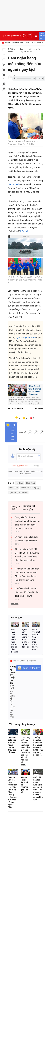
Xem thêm (14, 604)
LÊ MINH (39, 408)
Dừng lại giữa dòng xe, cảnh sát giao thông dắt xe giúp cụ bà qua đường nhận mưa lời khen (27, 523)
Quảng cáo (29, 36)
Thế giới (33, 42)
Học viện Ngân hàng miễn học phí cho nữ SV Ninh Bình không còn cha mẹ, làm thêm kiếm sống (27, 574)
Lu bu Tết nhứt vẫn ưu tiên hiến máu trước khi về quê (36, 639)
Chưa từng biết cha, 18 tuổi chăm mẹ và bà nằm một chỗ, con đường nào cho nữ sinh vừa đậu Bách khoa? (25, 751)
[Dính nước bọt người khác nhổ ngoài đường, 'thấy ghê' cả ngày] (13, 732)
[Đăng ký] (28, 668)
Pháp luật (40, 42)
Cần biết (23, 36)
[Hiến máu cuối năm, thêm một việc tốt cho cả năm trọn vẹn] (15, 624)
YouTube (16, 36)
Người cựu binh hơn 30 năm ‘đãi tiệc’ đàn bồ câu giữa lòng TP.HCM (26, 592)
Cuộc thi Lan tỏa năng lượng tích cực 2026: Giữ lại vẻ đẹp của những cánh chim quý (38, 788)
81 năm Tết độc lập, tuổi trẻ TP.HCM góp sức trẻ (26, 539)
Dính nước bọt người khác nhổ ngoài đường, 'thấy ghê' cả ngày (12, 745)
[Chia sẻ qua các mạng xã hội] (42, 432)
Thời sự (27, 42)
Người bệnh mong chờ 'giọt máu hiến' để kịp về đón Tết (25, 638)
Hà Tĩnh (19, 483)
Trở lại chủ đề (11, 50)
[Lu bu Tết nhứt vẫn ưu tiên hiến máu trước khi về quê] (36, 624)
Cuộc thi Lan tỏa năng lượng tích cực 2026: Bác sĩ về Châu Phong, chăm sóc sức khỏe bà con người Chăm (12, 792)
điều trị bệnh (14, 184)
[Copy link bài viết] (36, 432)
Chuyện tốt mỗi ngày (28, 508)
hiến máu (24, 231)
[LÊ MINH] (10, 77)
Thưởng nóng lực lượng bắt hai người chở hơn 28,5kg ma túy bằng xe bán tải (38, 746)
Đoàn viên (13, 487)
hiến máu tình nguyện (30, 487)
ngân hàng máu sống (18, 492)
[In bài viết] (4, 89)
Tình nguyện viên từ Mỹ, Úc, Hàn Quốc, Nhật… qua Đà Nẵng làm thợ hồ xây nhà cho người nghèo (27, 555)
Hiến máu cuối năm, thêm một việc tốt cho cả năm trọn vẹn (14, 640)
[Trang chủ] (3, 43)
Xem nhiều (15, 42)
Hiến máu (30, 483)
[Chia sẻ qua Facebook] (30, 432)
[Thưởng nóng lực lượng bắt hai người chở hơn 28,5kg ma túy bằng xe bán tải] (38, 732)
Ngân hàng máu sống (26, 337)
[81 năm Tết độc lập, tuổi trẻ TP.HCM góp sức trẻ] (25, 772)
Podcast (7, 36)
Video (22, 42)
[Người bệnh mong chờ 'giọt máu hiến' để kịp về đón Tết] (25, 624)
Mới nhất (8, 42)
